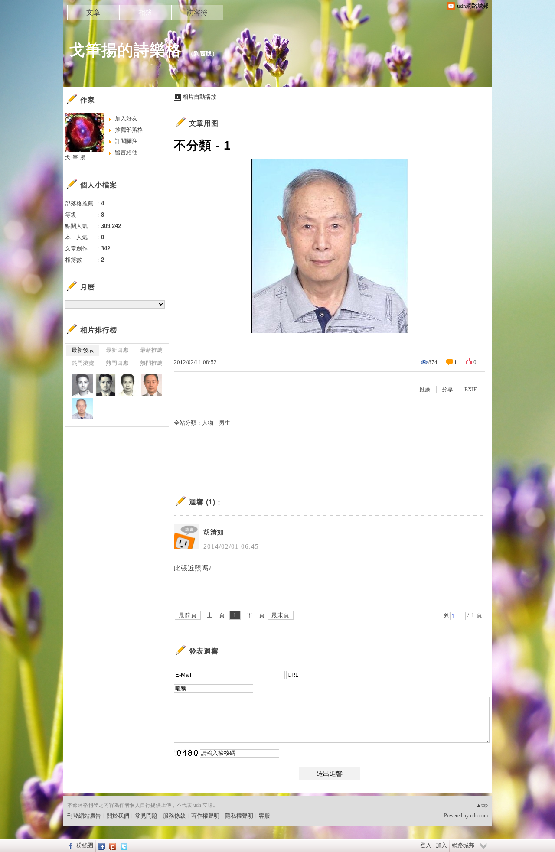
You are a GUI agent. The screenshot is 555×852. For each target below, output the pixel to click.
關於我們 (118, 816)
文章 (93, 12)
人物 (207, 422)
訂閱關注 (126, 141)
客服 (264, 816)
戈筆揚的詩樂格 (125, 50)
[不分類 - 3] (128, 385)
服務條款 (174, 816)
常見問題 (146, 816)
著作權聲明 (205, 816)
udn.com (479, 816)
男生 (224, 422)
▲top (482, 805)
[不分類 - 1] (82, 408)
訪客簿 (197, 12)
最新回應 (117, 350)
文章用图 (204, 123)
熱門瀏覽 (83, 363)
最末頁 (280, 615)
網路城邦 (463, 845)
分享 (447, 389)
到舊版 (203, 53)
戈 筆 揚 (75, 157)
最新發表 (83, 350)
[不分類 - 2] (151, 385)
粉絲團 (84, 845)
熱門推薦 (151, 363)
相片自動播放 (199, 97)
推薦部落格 (129, 130)
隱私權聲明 (239, 816)
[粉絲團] (69, 845)
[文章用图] (82, 385)
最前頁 (188, 615)
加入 (441, 845)
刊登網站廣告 (84, 816)
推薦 (425, 389)
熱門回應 (117, 363)
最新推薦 (151, 350)
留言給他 (126, 152)
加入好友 (126, 118)
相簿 (145, 12)
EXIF (470, 389)
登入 (425, 845)
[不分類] (105, 385)
